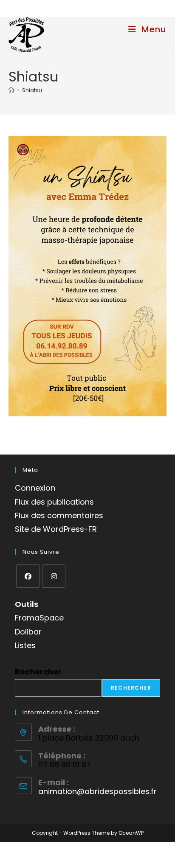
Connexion (35, 488)
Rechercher (38, 671)
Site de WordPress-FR (56, 529)
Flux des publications (54, 502)
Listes (25, 645)
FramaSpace (39, 617)
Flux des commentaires (59, 515)
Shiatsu (32, 90)
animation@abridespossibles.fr (97, 791)
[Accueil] (11, 90)
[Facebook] (28, 576)
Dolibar (28, 631)
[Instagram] (53, 576)
